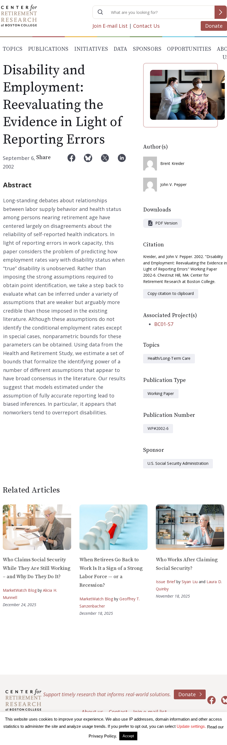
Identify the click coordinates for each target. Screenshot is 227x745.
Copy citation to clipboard (171, 293)
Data (120, 49)
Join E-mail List (110, 25)
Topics (12, 49)
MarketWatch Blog (20, 590)
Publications (48, 49)
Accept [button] (128, 736)
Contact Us (146, 25)
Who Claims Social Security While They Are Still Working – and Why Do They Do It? (36, 568)
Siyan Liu (190, 581)
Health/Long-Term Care (169, 358)
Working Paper (161, 393)
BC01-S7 (163, 324)
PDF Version (166, 223)
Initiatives (91, 49)
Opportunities (189, 49)
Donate (214, 25)
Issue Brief (165, 581)
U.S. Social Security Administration (178, 463)
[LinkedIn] (122, 162)
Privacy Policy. (103, 736)
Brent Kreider (172, 163)
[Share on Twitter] (104, 162)
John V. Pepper (173, 184)
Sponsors (147, 49)
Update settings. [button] (191, 726)
